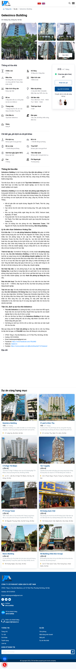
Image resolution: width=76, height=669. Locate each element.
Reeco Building (8, 554)
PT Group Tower (9, 511)
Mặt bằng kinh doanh (46, 634)
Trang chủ (8, 9)
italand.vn (14, 344)
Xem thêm (65, 55)
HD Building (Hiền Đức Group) (51, 554)
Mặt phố (42, 637)
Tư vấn (3, 634)
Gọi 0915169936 (63, 89)
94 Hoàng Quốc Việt (47, 511)
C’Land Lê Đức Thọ (47, 423)
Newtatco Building (10, 423)
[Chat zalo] (5, 658)
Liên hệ (3, 643)
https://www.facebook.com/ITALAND (24, 342)
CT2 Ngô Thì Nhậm (10, 466)
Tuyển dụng (5, 640)
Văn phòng (42, 631)
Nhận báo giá (63, 83)
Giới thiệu (4, 637)
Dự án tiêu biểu (44, 640)
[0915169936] (5, 664)
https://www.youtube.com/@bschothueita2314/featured (29, 346)
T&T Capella (45, 466)
